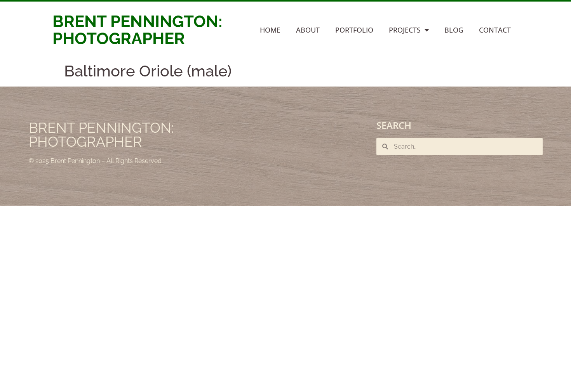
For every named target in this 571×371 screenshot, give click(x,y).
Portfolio (354, 30)
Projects (405, 30)
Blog (453, 30)
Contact (495, 30)
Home (270, 30)
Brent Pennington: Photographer (137, 30)
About (308, 30)
